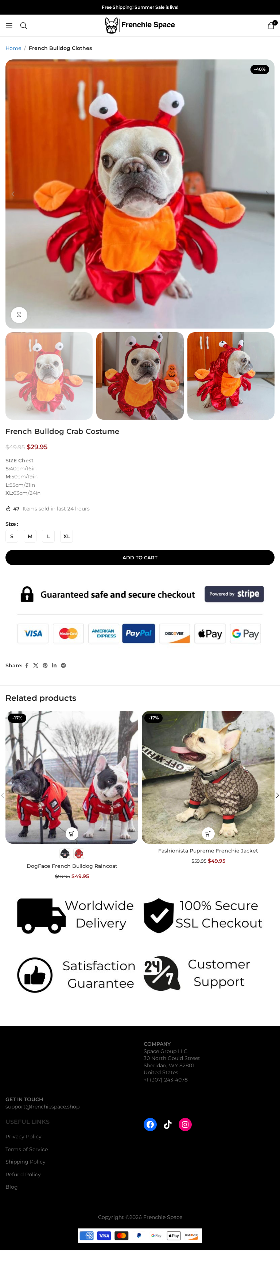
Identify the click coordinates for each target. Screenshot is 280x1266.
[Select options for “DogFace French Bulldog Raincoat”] (72, 833)
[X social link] (35, 666)
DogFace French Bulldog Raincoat (72, 866)
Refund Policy (23, 1174)
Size (10, 524)
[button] (12, 194)
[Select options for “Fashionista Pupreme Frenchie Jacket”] (208, 833)
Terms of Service (26, 1149)
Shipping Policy (25, 1161)
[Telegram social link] (63, 666)
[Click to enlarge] (19, 315)
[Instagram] (185, 1124)
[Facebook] (150, 1124)
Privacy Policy (23, 1136)
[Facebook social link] (26, 666)
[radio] (11, 536)
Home (13, 48)
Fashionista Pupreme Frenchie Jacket (208, 850)
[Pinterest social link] (45, 666)
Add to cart (140, 557)
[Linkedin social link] (54, 666)
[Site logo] (140, 25)
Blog (11, 1187)
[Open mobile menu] (9, 25)
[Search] (23, 25)
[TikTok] (167, 1124)
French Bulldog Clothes (60, 48)
